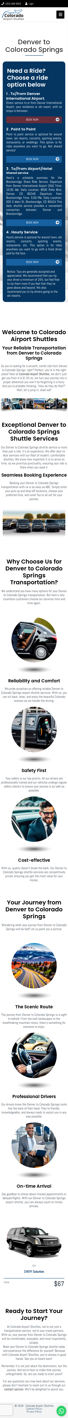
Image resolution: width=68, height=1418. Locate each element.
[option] (34, 1253)
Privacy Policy (34, 1411)
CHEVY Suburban (34, 1271)
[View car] (34, 1241)
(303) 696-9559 (13, 3)
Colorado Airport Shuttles (34, 374)
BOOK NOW (32, 120)
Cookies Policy (34, 1408)
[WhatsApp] (61, 1411)
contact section (13, 1389)
